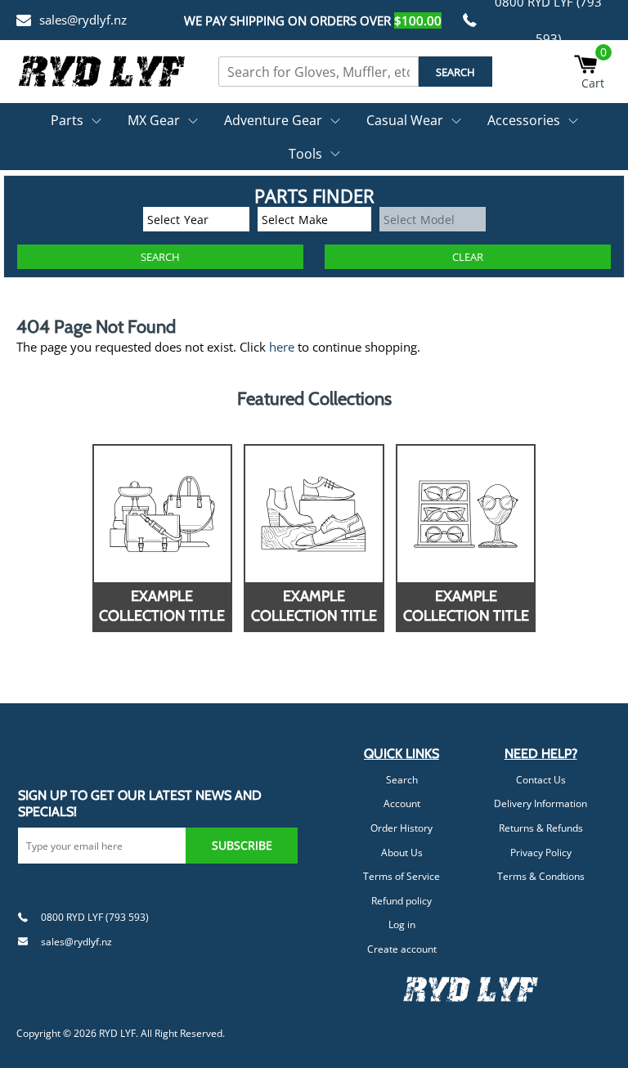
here (281, 347)
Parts (67, 120)
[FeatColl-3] (465, 514)
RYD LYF (117, 1033)
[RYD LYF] (102, 71)
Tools (305, 154)
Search (402, 780)
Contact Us (541, 780)
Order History (401, 828)
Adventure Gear (273, 120)
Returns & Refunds (541, 828)
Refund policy (401, 901)
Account (402, 803)
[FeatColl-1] (162, 514)
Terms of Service (401, 876)
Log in (401, 924)
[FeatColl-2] (313, 514)
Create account (402, 949)
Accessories (523, 120)
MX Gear (154, 120)
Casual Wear (404, 120)
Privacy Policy (541, 852)
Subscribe (242, 845)
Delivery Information (540, 803)
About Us (402, 852)
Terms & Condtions (541, 876)
